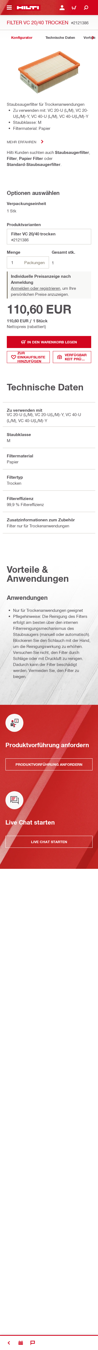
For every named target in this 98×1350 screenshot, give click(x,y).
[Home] (28, 8)
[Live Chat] (33, 1343)
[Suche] (86, 8)
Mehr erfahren (21, 142)
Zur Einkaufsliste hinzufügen (31, 357)
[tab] (22, 37)
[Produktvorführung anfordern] (21, 1343)
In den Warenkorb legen (52, 342)
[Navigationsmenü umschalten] (9, 8)
